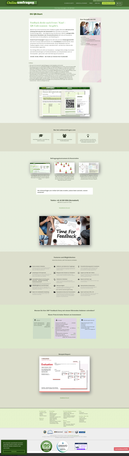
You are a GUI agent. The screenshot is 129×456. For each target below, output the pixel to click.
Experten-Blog (81, 420)
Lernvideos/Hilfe (121, 449)
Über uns (97, 3)
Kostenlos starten (108, 3)
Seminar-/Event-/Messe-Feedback (55, 421)
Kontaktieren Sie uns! (64, 208)
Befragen (41, 413)
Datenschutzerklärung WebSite (68, 425)
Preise (90, 3)
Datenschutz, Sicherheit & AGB (103, 0)
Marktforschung (52, 420)
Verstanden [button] (14, 451)
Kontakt (94, 0)
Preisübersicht (81, 412)
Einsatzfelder (51, 411)
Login (119, 3)
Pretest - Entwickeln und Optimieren (69, 415)
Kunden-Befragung (53, 414)
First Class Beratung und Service (69, 411)
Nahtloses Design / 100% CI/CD (68, 413)
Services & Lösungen (81, 3)
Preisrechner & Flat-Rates (83, 413)
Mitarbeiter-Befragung (53, 413)
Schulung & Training (66, 414)
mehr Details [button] (6, 448)
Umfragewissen (81, 419)
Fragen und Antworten (82, 418)
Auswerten (41, 414)
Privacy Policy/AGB (70, 435)
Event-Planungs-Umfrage (54, 422)
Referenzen (111, 0)
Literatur (64, 426)
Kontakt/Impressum (76, 435)
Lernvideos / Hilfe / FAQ (83, 416)
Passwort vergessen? (119, 5)
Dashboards (73, 334)
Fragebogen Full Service (67, 412)
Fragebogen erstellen (43, 412)
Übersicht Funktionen (43, 415)
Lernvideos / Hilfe (82, 417)
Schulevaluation (52, 415)
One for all (51, 412)
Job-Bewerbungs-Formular (54, 423)
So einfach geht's (69, 3)
